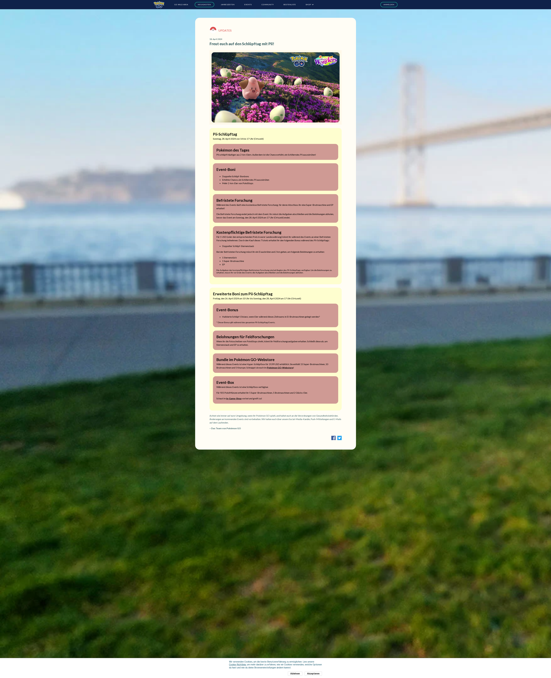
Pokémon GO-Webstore (280, 367)
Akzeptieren (313, 673)
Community (267, 4)
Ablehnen (295, 673)
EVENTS (248, 4)
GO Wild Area (181, 4)
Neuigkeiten (204, 4)
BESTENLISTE (290, 4)
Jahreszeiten (228, 4)
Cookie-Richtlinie (237, 664)
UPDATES (225, 30)
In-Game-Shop (234, 398)
